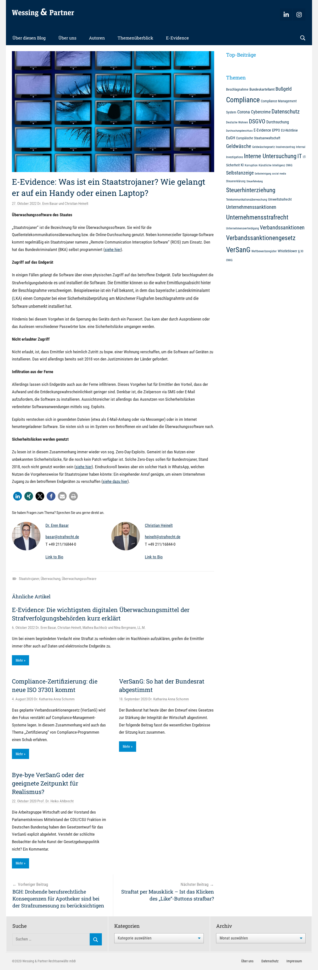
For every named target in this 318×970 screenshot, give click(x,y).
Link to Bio (54, 556)
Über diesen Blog (29, 38)
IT (299, 156)
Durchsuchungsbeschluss (239, 130)
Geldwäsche (238, 146)
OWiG (289, 165)
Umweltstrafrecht (280, 199)
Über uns (67, 38)
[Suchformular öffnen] (303, 38)
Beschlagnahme (237, 89)
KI (242, 165)
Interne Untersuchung (270, 156)
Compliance (243, 100)
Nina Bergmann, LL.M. (130, 627)
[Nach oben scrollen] (308, 960)
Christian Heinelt (76, 203)
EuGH (230, 137)
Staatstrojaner (29, 578)
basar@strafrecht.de (62, 536)
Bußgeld (284, 89)
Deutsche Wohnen (237, 122)
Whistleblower (287, 251)
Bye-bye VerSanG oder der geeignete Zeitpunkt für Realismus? (48, 783)
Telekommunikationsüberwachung (246, 199)
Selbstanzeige (240, 173)
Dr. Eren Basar (47, 203)
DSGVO (257, 121)
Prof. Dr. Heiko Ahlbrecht (55, 801)
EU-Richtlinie (289, 130)
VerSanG (238, 250)
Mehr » (20, 660)
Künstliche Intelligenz (272, 165)
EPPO (276, 130)
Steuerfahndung (254, 181)
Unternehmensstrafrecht (257, 217)
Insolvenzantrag (285, 147)
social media (279, 173)
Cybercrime (261, 111)
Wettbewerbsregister (264, 251)
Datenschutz (286, 111)
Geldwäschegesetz (263, 147)
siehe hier (113, 249)
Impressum (294, 961)
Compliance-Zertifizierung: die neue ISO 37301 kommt (54, 685)
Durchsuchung (277, 122)
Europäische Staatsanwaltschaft (258, 138)
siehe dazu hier (115, 481)
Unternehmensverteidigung (242, 228)
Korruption (251, 165)
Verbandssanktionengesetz (260, 238)
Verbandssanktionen (282, 227)
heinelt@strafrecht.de (162, 536)
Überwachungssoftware (79, 578)
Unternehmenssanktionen (251, 207)
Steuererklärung (235, 181)
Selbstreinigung (263, 173)
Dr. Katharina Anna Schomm (54, 699)
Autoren (97, 38)
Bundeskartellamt (262, 89)
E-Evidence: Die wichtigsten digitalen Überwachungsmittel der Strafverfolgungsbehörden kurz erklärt (101, 614)
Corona (243, 111)
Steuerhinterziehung (250, 190)
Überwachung (50, 578)
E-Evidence (177, 38)
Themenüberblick (135, 38)
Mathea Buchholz (94, 627)
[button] (17, 496)
